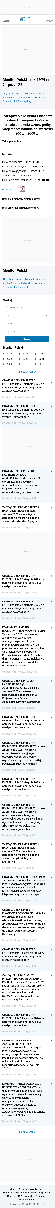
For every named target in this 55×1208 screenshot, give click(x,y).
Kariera (11, 1196)
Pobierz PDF (9, 189)
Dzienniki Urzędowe (31, 97)
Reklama (40, 1196)
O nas (13, 1189)
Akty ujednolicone (12, 93)
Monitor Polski (10, 97)
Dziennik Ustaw (33, 93)
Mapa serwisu (26, 1199)
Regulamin (44, 1192)
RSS (20, 1196)
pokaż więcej (26, 1132)
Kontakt (29, 1196)
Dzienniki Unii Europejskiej (17, 101)
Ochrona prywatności (30, 1189)
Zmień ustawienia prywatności (19, 1192)
